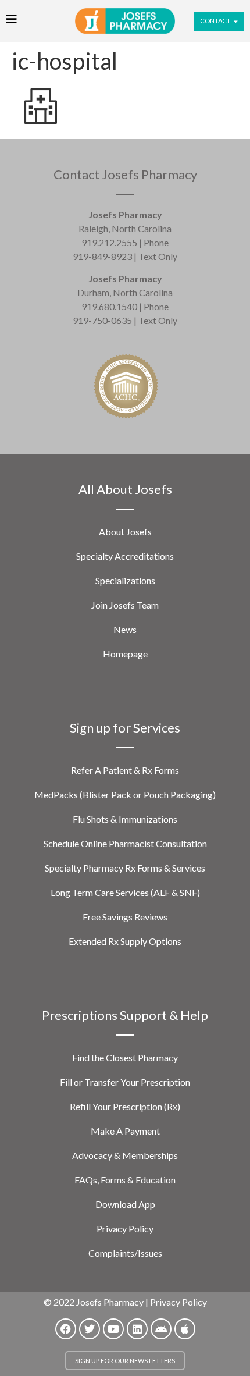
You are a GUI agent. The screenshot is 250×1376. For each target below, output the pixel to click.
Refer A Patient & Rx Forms (125, 770)
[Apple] (184, 1328)
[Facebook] (65, 1328)
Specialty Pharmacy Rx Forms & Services (125, 867)
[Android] (161, 1328)
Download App (125, 1204)
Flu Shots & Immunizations (125, 818)
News (125, 629)
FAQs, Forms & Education (125, 1179)
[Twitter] (89, 1328)
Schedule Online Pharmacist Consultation (125, 843)
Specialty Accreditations (125, 555)
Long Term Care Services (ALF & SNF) (125, 892)
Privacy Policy (125, 1228)
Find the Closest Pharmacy (125, 1057)
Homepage (125, 653)
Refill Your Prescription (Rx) (125, 1106)
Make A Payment (125, 1130)
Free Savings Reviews (125, 916)
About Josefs (125, 531)
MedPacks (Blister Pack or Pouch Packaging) (125, 794)
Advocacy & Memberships (125, 1155)
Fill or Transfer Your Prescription (125, 1081)
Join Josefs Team (125, 604)
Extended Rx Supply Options (125, 941)
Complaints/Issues (125, 1252)
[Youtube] (113, 1328)
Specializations (125, 580)
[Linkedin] (137, 1328)
